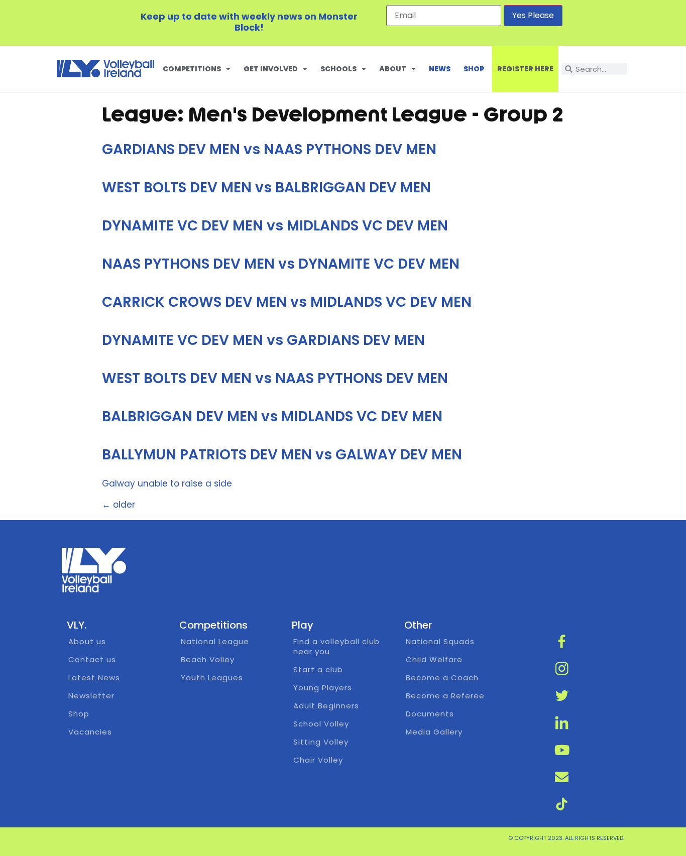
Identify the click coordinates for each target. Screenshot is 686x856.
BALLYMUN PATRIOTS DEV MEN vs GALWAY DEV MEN (282, 454)
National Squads (440, 641)
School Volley (321, 723)
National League (215, 641)
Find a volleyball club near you (336, 646)
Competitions (192, 69)
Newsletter (91, 695)
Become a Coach (442, 677)
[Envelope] (562, 776)
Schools (338, 69)
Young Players (322, 687)
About (392, 69)
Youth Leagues (212, 677)
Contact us (92, 659)
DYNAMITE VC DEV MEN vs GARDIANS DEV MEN (263, 340)
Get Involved (271, 69)
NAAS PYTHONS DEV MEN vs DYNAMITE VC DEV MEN (281, 264)
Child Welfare (434, 659)
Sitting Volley (321, 742)
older (118, 505)
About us (87, 641)
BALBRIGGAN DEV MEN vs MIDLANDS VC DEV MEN (272, 416)
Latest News (94, 677)
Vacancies (90, 731)
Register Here (525, 69)
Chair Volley (318, 760)
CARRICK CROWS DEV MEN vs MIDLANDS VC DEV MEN (287, 302)
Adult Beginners (326, 705)
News (439, 69)
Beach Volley (208, 659)
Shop (474, 69)
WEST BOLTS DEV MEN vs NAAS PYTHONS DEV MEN (275, 378)
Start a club (318, 669)
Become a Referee (445, 695)
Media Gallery (434, 731)
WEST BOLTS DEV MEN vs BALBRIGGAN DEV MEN (266, 187)
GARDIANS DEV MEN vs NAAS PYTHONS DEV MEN (269, 149)
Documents (430, 713)
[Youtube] (562, 749)
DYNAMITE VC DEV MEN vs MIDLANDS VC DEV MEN (275, 225)
